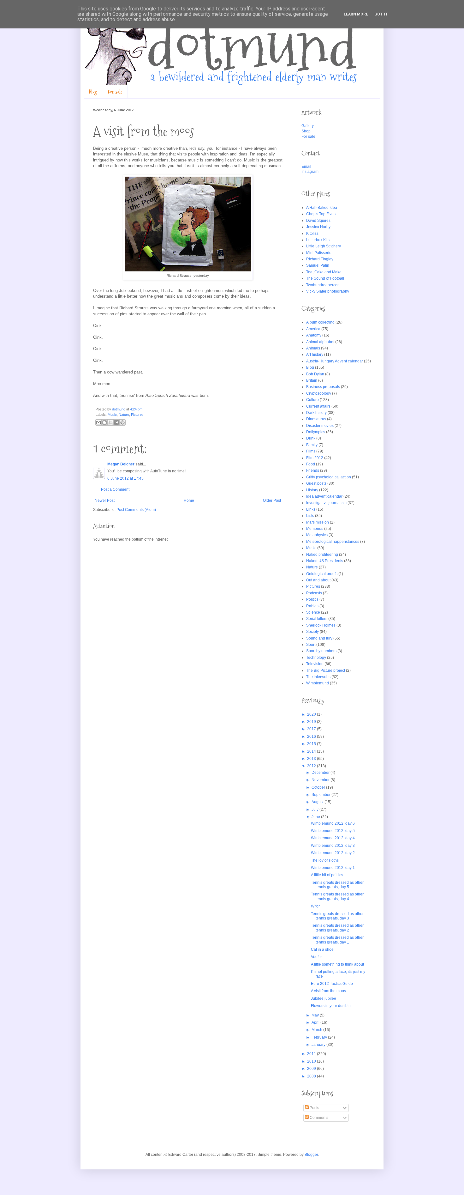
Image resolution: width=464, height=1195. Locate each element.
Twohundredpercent (323, 285)
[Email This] (98, 422)
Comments (318, 1117)
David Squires (318, 220)
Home (189, 500)
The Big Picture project (325, 670)
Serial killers (316, 618)
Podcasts (314, 593)
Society (312, 631)
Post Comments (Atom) (136, 509)
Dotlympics (315, 432)
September (321, 794)
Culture (312, 399)
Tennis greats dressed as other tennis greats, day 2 (337, 927)
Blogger (311, 1154)
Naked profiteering (322, 554)
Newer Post (105, 500)
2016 (312, 736)
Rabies (312, 606)
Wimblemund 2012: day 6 (333, 823)
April (316, 1022)
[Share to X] (110, 422)
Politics (312, 599)
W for (315, 906)
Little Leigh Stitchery (323, 246)
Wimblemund (317, 683)
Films (310, 451)
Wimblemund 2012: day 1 (333, 867)
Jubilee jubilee (323, 998)
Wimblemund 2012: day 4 (333, 838)
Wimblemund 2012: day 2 (333, 853)
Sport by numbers (321, 651)
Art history (314, 354)
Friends (312, 470)
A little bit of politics (327, 875)
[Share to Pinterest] (122, 422)
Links (310, 509)
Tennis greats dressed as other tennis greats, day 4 (337, 896)
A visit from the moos (328, 991)
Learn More (356, 14)
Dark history (316, 412)
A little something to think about (337, 964)
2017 (312, 729)
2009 (312, 1068)
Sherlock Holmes (321, 625)
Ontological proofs (321, 574)
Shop (306, 131)
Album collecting (320, 322)
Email (306, 166)
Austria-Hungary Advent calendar (334, 361)
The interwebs (318, 677)
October (319, 787)
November (321, 780)
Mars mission (317, 522)
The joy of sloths (325, 860)
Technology (316, 657)
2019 (312, 721)
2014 (312, 751)
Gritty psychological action (328, 477)
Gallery (307, 126)
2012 (312, 766)
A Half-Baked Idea (321, 207)
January (319, 1044)
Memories (314, 528)
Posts (314, 1108)
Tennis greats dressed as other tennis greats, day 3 (337, 916)
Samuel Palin (317, 265)
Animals (313, 348)
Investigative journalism (326, 502)
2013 (312, 758)
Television (315, 664)
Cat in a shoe (322, 949)
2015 (312, 744)
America (313, 329)
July (315, 809)
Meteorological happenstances (332, 541)
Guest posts (316, 483)
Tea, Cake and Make (324, 272)
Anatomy (313, 335)
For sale (115, 91)
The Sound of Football (325, 278)
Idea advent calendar (324, 496)
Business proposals (323, 387)
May (316, 1015)
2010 (312, 1061)
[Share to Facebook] (116, 422)
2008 (312, 1076)
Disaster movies (320, 425)
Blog (93, 91)
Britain (311, 380)
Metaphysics (317, 535)
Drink (310, 438)
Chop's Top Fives (321, 214)
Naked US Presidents (324, 561)
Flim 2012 (314, 458)
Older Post (272, 500)
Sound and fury (319, 638)
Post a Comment (115, 489)
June (316, 817)
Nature (124, 414)
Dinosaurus (316, 419)
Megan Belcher (120, 464)
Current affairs (318, 406)
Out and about (318, 580)
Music (112, 414)
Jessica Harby (318, 227)
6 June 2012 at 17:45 (125, 478)
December (321, 772)
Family (312, 445)
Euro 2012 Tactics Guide (332, 983)
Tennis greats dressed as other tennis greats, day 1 (337, 939)
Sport (310, 644)
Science (313, 612)
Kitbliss (312, 233)
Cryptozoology (318, 393)
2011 (312, 1054)
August (318, 802)
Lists (310, 515)
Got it (381, 14)
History (312, 490)
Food (310, 464)
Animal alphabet (320, 342)
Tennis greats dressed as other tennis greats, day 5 (337, 884)
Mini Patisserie (318, 253)
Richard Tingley (319, 259)
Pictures (137, 414)
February (320, 1037)
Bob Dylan (315, 374)
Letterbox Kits (318, 240)
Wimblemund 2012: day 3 (333, 845)
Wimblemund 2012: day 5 (333, 830)
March (317, 1030)
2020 (312, 714)
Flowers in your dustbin (331, 1006)
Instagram (309, 171)
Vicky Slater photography (327, 291)
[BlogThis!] (104, 422)
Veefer (316, 957)
